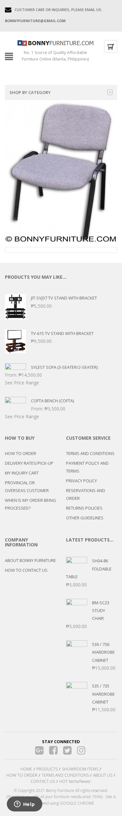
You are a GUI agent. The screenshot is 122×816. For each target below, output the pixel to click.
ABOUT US (102, 775)
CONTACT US (43, 781)
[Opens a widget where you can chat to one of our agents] (24, 804)
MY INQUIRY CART (22, 473)
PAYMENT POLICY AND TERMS (87, 467)
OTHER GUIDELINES (84, 518)
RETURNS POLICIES (84, 508)
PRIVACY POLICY (81, 481)
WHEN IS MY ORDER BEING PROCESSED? (30, 504)
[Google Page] (39, 750)
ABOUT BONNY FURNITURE (30, 560)
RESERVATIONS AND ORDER (85, 494)
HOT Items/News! (74, 781)
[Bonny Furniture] (55, 43)
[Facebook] (53, 750)
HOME (26, 769)
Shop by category (30, 92)
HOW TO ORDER (20, 453)
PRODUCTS (47, 769)
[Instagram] (81, 750)
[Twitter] (67, 750)
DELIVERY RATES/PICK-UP (29, 463)
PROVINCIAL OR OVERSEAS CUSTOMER (27, 486)
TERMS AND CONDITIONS (90, 453)
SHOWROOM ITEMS (80, 769)
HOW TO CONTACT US (26, 570)
